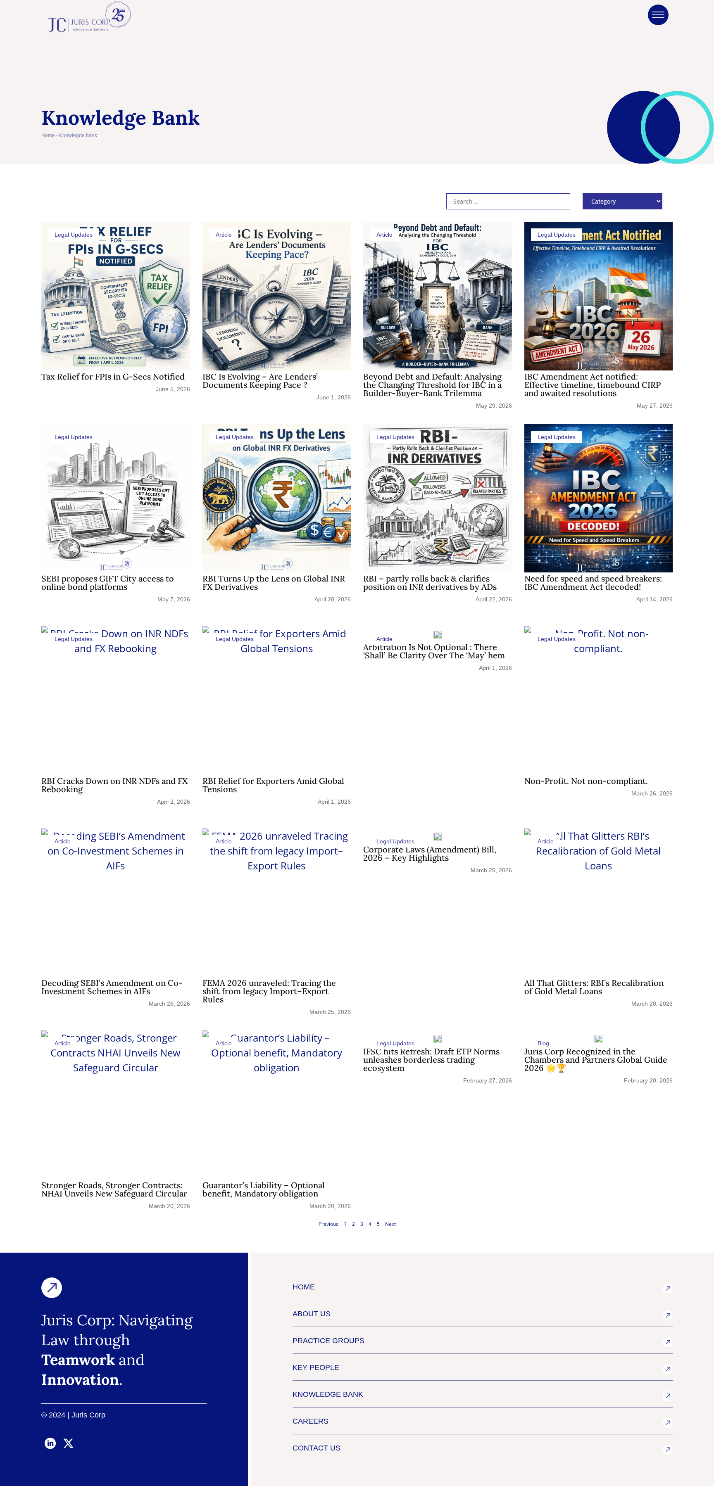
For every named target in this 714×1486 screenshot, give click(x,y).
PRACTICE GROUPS (328, 1340)
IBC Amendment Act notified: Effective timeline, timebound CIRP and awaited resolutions (592, 384)
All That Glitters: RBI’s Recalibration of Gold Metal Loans (594, 987)
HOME (304, 1287)
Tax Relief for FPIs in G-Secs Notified (113, 376)
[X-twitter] (69, 1443)
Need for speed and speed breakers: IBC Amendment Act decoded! (593, 582)
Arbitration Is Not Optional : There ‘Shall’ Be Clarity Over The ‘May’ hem (434, 651)
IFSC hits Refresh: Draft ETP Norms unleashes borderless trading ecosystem (431, 1059)
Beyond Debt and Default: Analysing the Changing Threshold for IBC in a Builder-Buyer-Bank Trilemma (432, 384)
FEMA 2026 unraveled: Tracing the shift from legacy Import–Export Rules (269, 991)
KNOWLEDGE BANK (328, 1394)
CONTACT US (316, 1448)
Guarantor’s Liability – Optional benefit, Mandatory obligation (263, 1189)
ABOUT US (312, 1314)
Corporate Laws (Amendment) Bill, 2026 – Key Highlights (429, 853)
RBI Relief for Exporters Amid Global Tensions (273, 785)
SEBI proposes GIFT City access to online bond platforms (107, 582)
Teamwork (78, 1359)
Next (390, 1223)
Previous (328, 1223)
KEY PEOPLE (316, 1367)
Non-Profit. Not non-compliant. (586, 781)
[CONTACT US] (668, 1450)
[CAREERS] (668, 1423)
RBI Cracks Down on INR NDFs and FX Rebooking (114, 785)
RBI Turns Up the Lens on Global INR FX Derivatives (273, 582)
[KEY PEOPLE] (668, 1369)
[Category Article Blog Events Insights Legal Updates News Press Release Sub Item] (622, 201)
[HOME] (668, 1289)
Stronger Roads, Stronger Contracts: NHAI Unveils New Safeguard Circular (114, 1189)
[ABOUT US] (668, 1315)
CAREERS (310, 1421)
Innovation (80, 1379)
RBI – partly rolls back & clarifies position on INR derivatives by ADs (430, 582)
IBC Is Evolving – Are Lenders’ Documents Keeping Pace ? (260, 380)
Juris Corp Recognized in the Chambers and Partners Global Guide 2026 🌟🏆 (595, 1059)
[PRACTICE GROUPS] (668, 1342)
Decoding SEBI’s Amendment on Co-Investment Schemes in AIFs (112, 987)
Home (48, 135)
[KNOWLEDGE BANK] (668, 1396)
